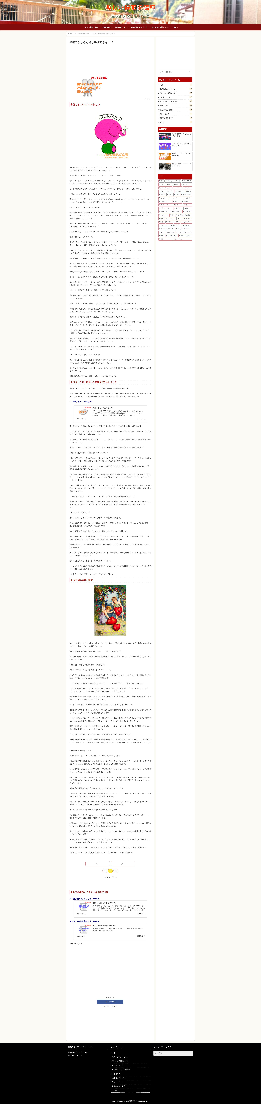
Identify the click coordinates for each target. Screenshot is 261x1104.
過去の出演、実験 (175, 110)
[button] (190, 72)
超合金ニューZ (175, 97)
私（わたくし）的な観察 (175, 101)
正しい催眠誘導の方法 (175, 93)
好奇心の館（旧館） (175, 118)
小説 (175, 85)
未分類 (175, 122)
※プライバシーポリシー (77, 1055)
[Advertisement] (110, 60)
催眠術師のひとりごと (175, 89)
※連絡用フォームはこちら (78, 1052)
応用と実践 (175, 106)
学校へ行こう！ (175, 114)
